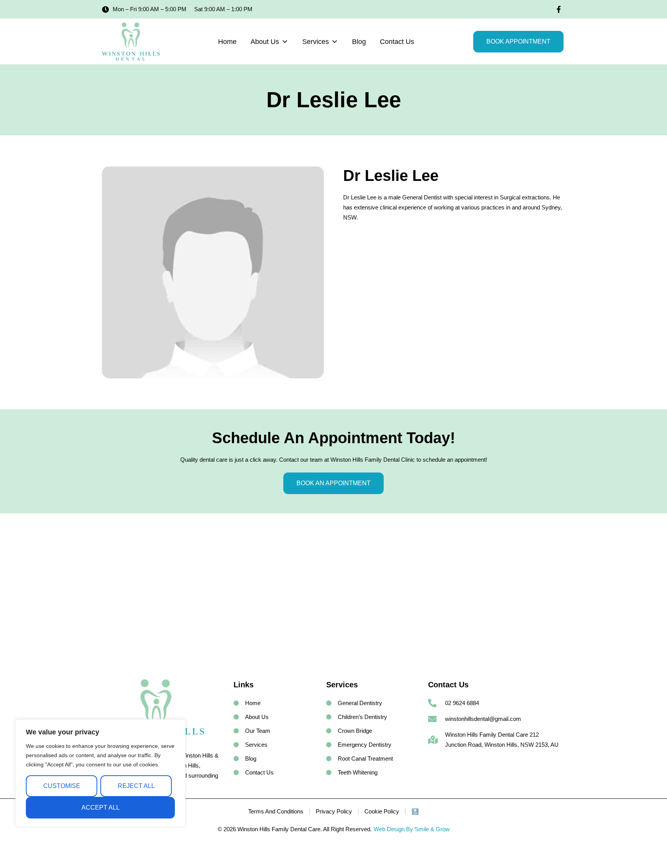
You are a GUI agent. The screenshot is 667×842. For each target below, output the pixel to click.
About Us (265, 42)
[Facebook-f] (558, 9)
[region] (100, 773)
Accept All (100, 807)
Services (315, 42)
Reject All (136, 786)
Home (227, 42)
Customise (61, 786)
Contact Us (397, 42)
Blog (359, 42)
